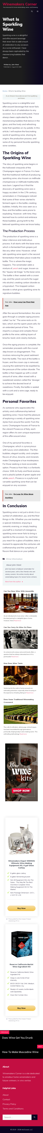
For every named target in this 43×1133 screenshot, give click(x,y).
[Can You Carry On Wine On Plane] (21, 648)
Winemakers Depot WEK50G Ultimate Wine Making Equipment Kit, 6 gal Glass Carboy (21, 864)
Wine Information (14, 559)
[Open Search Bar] (32, 11)
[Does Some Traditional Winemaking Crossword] (21, 723)
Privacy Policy (9, 1104)
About (5, 1095)
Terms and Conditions (13, 1108)
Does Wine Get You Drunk (17, 1037)
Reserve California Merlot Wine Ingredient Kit (21, 965)
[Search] (34, 1117)
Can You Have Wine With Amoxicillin (19, 591)
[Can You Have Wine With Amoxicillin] (21, 612)
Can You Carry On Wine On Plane (18, 627)
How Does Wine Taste (13, 663)
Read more (17, 620)
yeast (15, 268)
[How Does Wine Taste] (21, 684)
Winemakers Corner (20, 4)
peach (11, 478)
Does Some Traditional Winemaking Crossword (19, 700)
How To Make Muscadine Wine (20, 1052)
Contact (6, 1099)
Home (5, 91)
